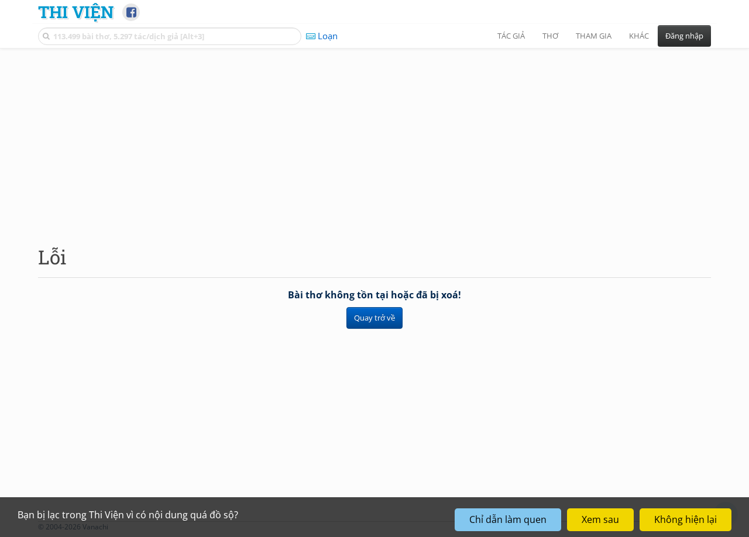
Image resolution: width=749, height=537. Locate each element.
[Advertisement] (374, 137)
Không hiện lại (685, 519)
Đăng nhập (684, 35)
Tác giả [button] (511, 35)
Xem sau (600, 519)
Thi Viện (76, 12)
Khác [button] (639, 35)
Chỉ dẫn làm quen (508, 519)
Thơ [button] (550, 35)
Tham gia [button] (593, 35)
